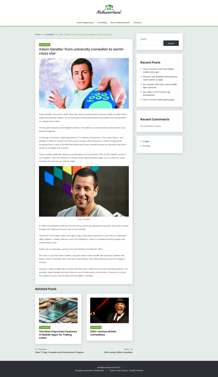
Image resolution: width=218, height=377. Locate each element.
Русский (146, 146)
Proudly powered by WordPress (89, 370)
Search (143, 39)
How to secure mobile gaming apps (158, 99)
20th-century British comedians (103, 333)
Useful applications (85, 22)
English (146, 141)
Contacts (137, 22)
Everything (102, 22)
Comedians (45, 44)
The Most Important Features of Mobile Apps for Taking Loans (58, 335)
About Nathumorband (120, 22)
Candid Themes (136, 370)
